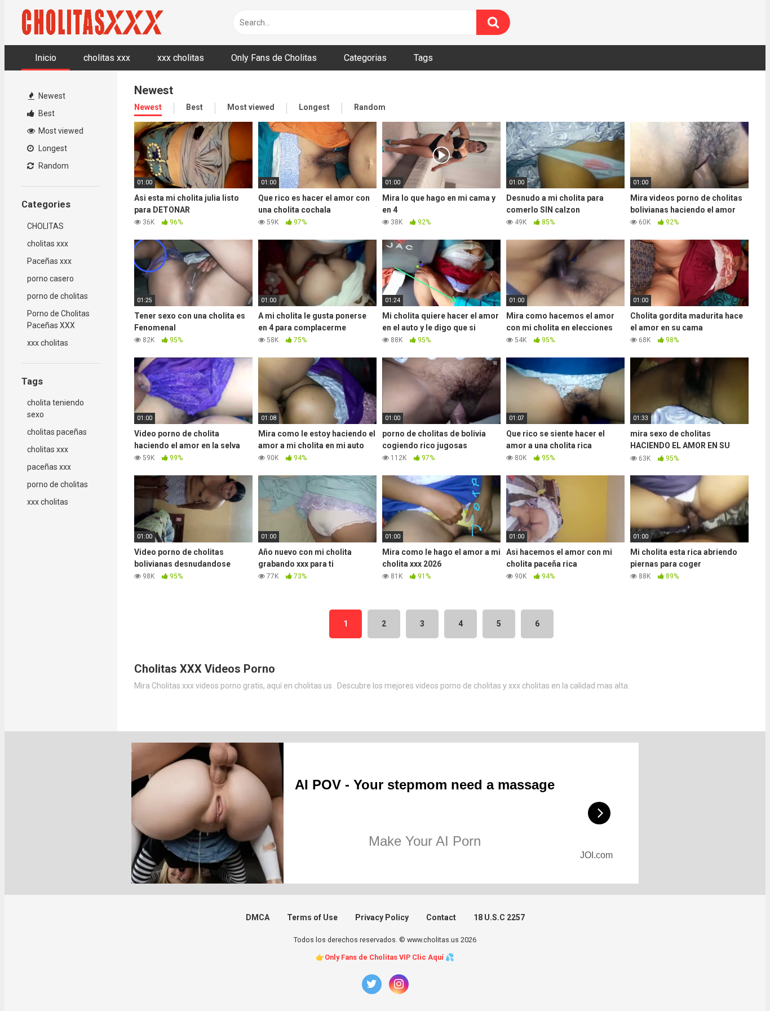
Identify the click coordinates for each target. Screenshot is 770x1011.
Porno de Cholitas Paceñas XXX (58, 319)
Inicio (45, 57)
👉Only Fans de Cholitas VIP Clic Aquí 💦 (385, 957)
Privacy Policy (382, 917)
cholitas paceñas (57, 431)
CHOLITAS (45, 226)
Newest (51, 95)
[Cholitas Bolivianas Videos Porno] (94, 22)
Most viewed (60, 130)
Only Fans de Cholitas (274, 57)
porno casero (50, 278)
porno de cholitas (57, 296)
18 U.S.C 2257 (499, 917)
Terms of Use (312, 917)
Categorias (365, 57)
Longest (52, 148)
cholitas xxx (106, 57)
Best (46, 113)
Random (53, 165)
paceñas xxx (49, 466)
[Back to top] (732, 976)
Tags (423, 57)
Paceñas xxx (49, 261)
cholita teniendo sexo (55, 408)
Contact (441, 917)
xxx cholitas (180, 57)
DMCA (257, 917)
